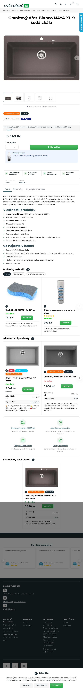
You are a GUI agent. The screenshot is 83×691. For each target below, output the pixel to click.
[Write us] (5, 605)
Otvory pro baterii (70, 173)
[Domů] (16, 5)
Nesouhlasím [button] (41, 685)
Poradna (27, 619)
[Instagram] (15, 666)
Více (9, 130)
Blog (25, 622)
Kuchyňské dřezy (12, 10)
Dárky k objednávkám (51, 173)
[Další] (80, 560)
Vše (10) (7, 274)
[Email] (65, 4)
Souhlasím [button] (56, 685)
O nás (65, 622)
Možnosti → (23, 182)
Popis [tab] (7, 189)
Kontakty (67, 626)
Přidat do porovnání (50, 106)
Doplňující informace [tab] (35, 189)
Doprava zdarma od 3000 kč (14, 173)
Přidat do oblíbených (35, 106)
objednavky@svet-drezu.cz (14, 602)
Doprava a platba (50, 628)
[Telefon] (60, 4)
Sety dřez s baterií (10, 634)
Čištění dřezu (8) (18, 274)
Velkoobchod (48, 646)
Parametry (18, 189)
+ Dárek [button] (68, 372)
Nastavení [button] (26, 685)
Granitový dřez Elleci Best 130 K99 (60, 376)
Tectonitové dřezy (10, 631)
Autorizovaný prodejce (32, 173)
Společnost (69, 619)
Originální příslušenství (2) (36, 274)
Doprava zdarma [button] (11, 113)
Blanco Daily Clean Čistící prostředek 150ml (30, 156)
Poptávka (27, 626)
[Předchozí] (3, 560)
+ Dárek (25, 113)
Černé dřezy (8, 628)
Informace (48, 619)
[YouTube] (24, 666)
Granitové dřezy (25, 10)
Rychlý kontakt (9, 609)
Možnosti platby (50, 637)
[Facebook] (6, 666)
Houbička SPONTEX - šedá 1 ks (20, 310)
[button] (76, 57)
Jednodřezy (36, 10)
